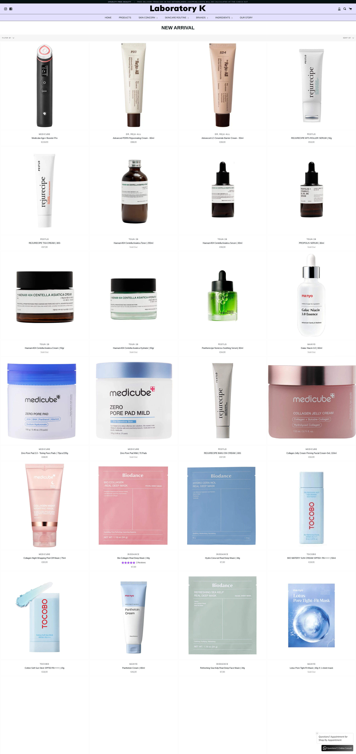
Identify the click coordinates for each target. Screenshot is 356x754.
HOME (108, 17)
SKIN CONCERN (147, 17)
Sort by (347, 38)
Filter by (7, 38)
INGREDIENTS (223, 17)
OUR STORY (246, 17)
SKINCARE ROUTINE (176, 17)
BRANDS (201, 17)
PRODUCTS (125, 17)
